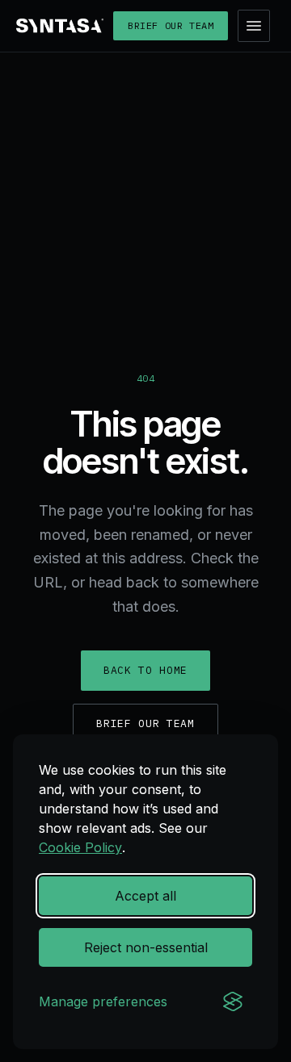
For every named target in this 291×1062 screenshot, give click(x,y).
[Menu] (254, 26)
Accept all (145, 896)
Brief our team (170, 25)
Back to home (145, 670)
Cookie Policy (80, 847)
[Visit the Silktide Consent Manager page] (232, 1001)
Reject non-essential (146, 947)
